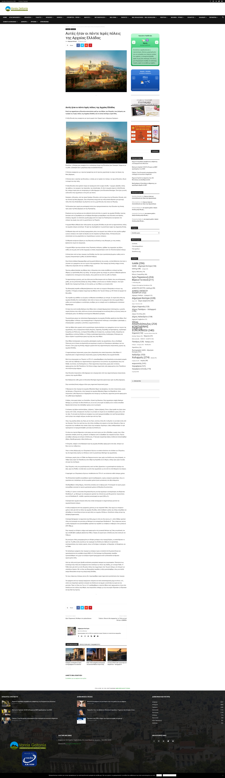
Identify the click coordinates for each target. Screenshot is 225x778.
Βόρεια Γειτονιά (143, 280)
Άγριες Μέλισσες (138, 271)
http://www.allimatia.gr (82, 630)
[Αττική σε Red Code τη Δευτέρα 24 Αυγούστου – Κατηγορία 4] (117, 654)
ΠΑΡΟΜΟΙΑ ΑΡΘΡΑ (72, 644)
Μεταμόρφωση (100, 17)
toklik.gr (136, 269)
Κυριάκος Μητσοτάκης (150, 333)
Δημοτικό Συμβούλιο (139, 319)
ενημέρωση (135, 360)
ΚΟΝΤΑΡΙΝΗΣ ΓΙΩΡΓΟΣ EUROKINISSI (143, 328)
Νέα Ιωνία (113, 17)
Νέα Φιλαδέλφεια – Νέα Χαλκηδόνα (143, 17)
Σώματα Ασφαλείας (9, 21)
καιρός (144, 360)
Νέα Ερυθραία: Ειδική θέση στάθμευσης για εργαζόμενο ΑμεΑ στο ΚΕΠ (144, 184)
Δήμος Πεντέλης (138, 314)
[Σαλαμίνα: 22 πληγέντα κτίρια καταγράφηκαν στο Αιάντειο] (75, 654)
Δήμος (134, 301)
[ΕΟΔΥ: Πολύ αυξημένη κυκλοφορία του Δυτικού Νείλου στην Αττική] (96, 654)
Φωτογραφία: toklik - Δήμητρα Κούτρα (142, 351)
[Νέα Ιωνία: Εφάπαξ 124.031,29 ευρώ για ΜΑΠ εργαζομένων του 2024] (6, 712)
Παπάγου (149, 342)
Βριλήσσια (28, 17)
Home (5, 17)
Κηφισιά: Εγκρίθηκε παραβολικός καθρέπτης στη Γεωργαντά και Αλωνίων (145, 162)
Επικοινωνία (44, 21)
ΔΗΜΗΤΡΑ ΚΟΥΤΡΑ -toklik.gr (143, 288)
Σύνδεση (134, 243)
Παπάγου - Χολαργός (138, 344)
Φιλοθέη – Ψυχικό (177, 17)
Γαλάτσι (38, 17)
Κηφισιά (59, 17)
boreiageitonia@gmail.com (73, 743)
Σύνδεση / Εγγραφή (23, 1)
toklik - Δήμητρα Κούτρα (144, 266)
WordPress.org (136, 251)
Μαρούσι (87, 17)
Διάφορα (24, 21)
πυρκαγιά (135, 371)
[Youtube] (222, 1)
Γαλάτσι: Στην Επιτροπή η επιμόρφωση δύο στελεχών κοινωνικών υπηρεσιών (144, 173)
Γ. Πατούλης (136, 282)
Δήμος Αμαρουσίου (146, 301)
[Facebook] (210, 1)
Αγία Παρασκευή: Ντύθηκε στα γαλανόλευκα (78, 618)
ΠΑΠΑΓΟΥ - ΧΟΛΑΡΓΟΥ (147, 339)
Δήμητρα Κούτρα (72, 41)
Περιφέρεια (212, 17)
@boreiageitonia (123, 688)
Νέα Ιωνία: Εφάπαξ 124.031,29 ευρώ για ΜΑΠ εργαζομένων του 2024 (144, 168)
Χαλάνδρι (202, 17)
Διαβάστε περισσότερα (169, 775)
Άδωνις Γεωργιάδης (139, 274)
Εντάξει (159, 775)
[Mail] (216, 1)
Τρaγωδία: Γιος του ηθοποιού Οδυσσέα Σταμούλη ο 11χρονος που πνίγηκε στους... (111, 710)
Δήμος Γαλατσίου (137, 303)
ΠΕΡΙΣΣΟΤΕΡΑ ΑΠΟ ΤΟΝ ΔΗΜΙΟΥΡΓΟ (90, 644)
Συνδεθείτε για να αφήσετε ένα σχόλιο (76, 678)
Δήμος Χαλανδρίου (142, 317)
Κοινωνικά (73, 29)
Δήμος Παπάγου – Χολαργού (144, 310)
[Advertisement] (96, 99)
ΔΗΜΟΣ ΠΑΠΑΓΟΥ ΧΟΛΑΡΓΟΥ (140, 292)
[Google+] (82, 636)
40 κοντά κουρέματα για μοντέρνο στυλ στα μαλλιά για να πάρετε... (107, 701)
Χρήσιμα (33, 21)
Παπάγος (124, 17)
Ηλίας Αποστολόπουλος (144, 323)
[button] (223, 17)
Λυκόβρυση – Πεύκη (73, 17)
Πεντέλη (163, 17)
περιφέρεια (139, 366)
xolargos (145, 268)
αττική (154, 358)
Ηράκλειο (49, 17)
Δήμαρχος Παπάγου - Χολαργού (142, 295)
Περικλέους (136, 347)
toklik (138, 263)
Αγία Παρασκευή (14, 17)
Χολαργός (190, 17)
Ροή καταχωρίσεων (137, 246)
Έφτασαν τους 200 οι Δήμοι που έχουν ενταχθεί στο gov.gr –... (105, 718)
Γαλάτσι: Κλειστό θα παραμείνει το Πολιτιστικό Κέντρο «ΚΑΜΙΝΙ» (113, 619)
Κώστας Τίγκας (137, 336)
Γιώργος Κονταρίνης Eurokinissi (142, 285)
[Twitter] (219, 1)
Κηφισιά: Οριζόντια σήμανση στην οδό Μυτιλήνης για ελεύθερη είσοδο (143, 178)
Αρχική (67, 26)
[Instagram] (213, 1)
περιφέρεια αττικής (141, 369)
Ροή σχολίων (136, 249)
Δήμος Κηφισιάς (140, 306)
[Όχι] (223, 775)
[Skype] (92, 636)
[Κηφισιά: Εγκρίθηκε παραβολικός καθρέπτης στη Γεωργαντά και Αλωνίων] (6, 704)
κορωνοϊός (139, 363)
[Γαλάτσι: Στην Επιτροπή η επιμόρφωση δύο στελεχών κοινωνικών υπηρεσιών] (6, 721)
